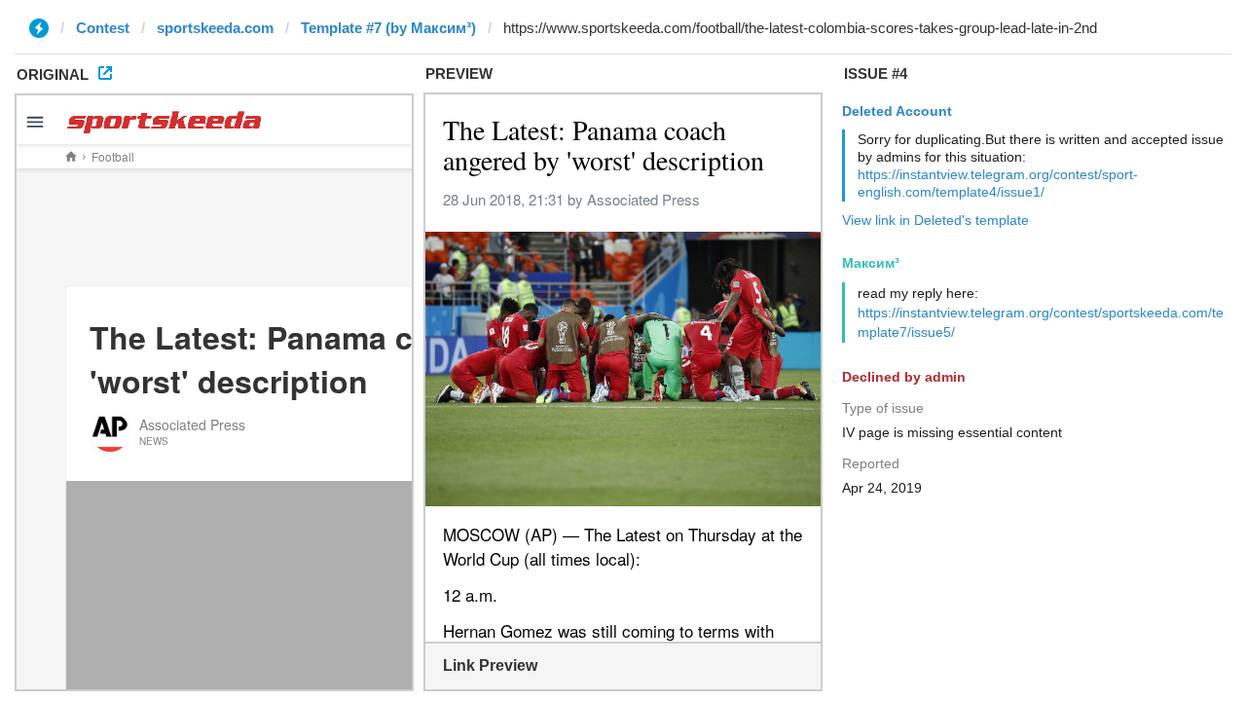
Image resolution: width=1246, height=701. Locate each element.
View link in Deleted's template (935, 220)
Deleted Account (897, 111)
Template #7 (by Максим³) (388, 27)
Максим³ (870, 263)
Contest (102, 27)
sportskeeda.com (215, 27)
